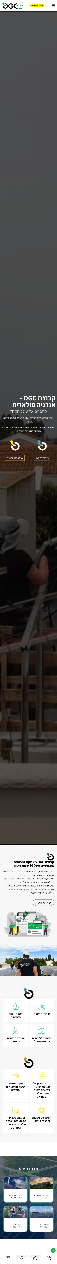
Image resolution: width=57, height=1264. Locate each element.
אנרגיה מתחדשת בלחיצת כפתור (16, 1196)
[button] (53, 5)
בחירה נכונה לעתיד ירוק (44, 1225)
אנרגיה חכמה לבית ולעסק (17, 1225)
